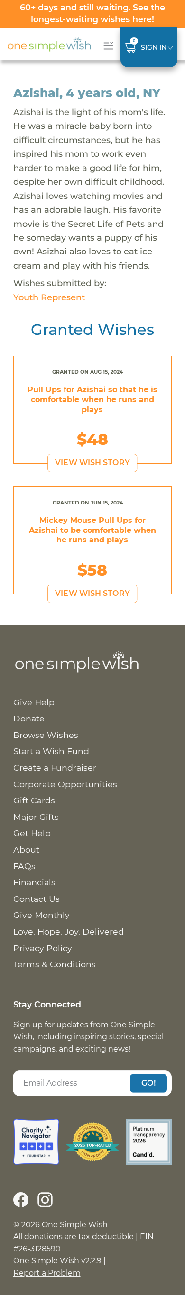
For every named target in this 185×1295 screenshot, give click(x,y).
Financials (34, 882)
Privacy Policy (42, 948)
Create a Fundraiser (54, 768)
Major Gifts (36, 817)
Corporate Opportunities (65, 784)
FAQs (24, 866)
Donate (29, 718)
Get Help (32, 833)
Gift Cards (34, 800)
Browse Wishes (45, 735)
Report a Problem (47, 1272)
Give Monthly (41, 915)
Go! (148, 1083)
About (26, 849)
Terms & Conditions (54, 964)
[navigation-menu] (106, 45)
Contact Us (36, 899)
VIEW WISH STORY (92, 462)
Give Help (34, 702)
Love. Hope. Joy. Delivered (68, 931)
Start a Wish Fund (51, 751)
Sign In (153, 47)
